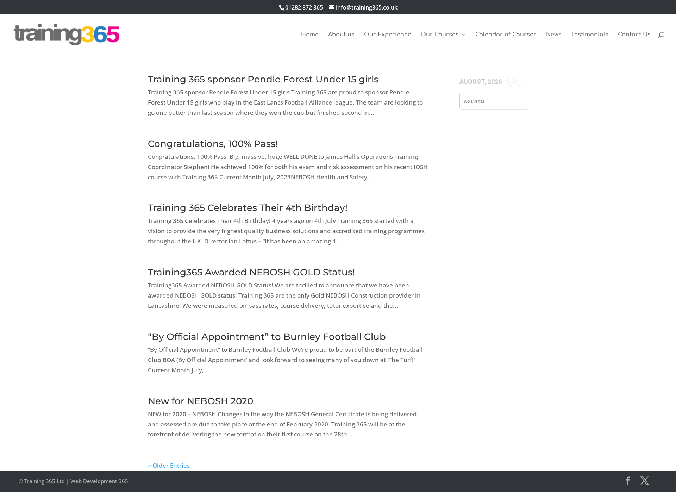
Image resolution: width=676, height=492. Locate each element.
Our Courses (440, 35)
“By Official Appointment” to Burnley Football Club (267, 336)
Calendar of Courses (506, 35)
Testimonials (589, 35)
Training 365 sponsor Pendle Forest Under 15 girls (263, 79)
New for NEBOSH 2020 (200, 401)
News (554, 35)
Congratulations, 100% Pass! (213, 143)
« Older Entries (169, 465)
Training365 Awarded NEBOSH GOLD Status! (251, 272)
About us (341, 35)
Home (310, 35)
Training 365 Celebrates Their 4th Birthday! (248, 207)
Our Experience (387, 35)
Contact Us (634, 35)
